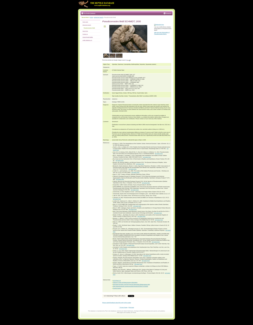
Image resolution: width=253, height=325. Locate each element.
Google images (117, 288)
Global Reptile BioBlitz (88, 37)
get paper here (159, 153)
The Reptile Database (89, 13)
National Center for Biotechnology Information (125, 282)
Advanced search (87, 25)
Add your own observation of (161, 33)
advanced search (98, 17)
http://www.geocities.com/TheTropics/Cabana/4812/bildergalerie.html (131, 284)
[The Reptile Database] (97, 8)
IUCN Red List (117, 280)
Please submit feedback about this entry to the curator (116, 302)
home (91, 17)
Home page (85, 22)
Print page (131, 307)
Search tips (85, 31)
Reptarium (168, 13)
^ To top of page (123, 307)
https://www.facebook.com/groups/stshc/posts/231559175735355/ (130, 286)
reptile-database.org (87, 40)
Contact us (85, 34)
